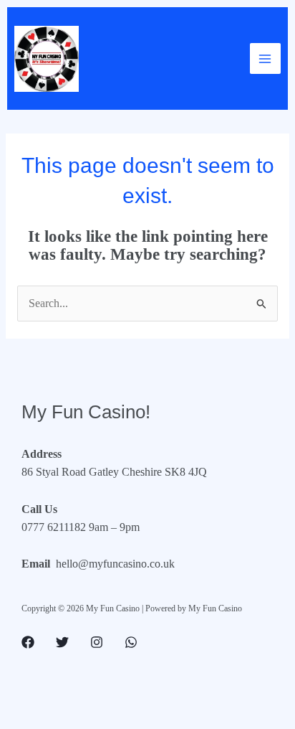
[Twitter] (62, 642)
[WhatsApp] (131, 642)
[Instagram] (96, 642)
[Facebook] (27, 642)
